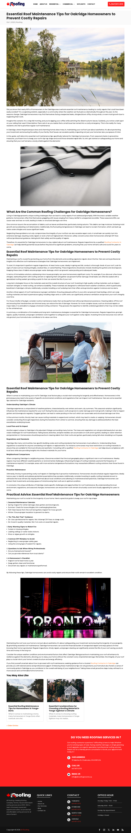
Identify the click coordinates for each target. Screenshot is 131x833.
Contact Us (41, 810)
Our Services (42, 806)
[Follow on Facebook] (99, 830)
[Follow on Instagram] (104, 830)
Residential (54, 4)
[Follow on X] (109, 830)
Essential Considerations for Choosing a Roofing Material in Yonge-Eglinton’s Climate (64, 708)
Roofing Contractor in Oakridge (86, 448)
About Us (43, 4)
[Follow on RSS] (122, 830)
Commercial (68, 4)
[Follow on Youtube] (118, 830)
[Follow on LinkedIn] (113, 830)
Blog (39, 808)
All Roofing (25, 830)
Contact (91, 4)
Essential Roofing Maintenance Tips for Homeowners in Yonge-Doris (23, 708)
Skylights (81, 4)
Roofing (19, 22)
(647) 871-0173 (117, 4)
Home (35, 4)
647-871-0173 (76, 803)
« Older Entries (12, 725)
